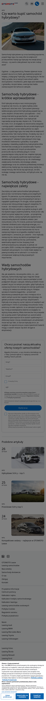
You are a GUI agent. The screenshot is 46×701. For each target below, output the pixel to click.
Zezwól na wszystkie (37, 696)
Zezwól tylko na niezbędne (22, 696)
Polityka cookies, (37, 678)
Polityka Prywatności (9, 680)
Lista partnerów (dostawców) (9, 691)
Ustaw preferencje (7, 696)
